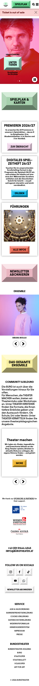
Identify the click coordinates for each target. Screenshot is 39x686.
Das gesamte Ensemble (19, 363)
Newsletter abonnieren (19, 589)
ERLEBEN (19, 193)
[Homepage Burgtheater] (5, 7)
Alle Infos (19, 249)
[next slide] (23, 343)
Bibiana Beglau (19, 338)
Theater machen (19, 440)
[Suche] (33, 4)
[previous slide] (16, 343)
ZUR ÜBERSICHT (19, 146)
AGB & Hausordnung (19, 609)
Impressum (19, 631)
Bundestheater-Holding (19, 649)
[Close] (36, 12)
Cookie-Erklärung (20, 616)
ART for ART (19, 667)
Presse (19, 634)
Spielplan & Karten (19, 101)
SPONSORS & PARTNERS (24, 499)
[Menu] (37, 4)
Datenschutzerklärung (19, 620)
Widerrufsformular (19, 624)
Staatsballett (19, 660)
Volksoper (19, 663)
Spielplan (21, 4)
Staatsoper (19, 656)
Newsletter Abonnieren (19, 272)
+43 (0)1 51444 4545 (19, 548)
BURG (19, 653)
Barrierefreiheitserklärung (19, 613)
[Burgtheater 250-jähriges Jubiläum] (6, 4)
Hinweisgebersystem (19, 627)
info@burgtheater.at (19, 551)
